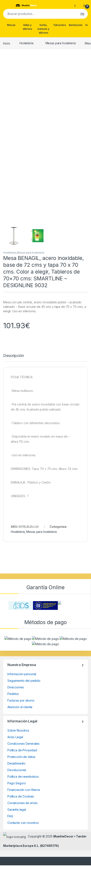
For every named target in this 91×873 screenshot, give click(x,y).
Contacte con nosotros (23, 822)
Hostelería (26, 43)
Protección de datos (21, 757)
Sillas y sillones (27, 26)
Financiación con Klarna (23, 790)
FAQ (10, 816)
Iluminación (75, 25)
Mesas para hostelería (61, 43)
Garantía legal (16, 809)
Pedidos (13, 694)
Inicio (6, 43)
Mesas (11, 25)
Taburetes (59, 25)
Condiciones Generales (23, 743)
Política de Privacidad (22, 750)
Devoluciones (16, 770)
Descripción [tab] (13, 356)
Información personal (21, 674)
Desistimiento (16, 763)
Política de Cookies (20, 796)
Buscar (82, 14)
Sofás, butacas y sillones (43, 28)
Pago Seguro (16, 783)
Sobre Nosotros (18, 730)
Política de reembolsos (23, 776)
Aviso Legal (15, 737)
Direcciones (15, 687)
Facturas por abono (20, 700)
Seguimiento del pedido (23, 680)
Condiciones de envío (22, 803)
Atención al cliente (19, 707)
